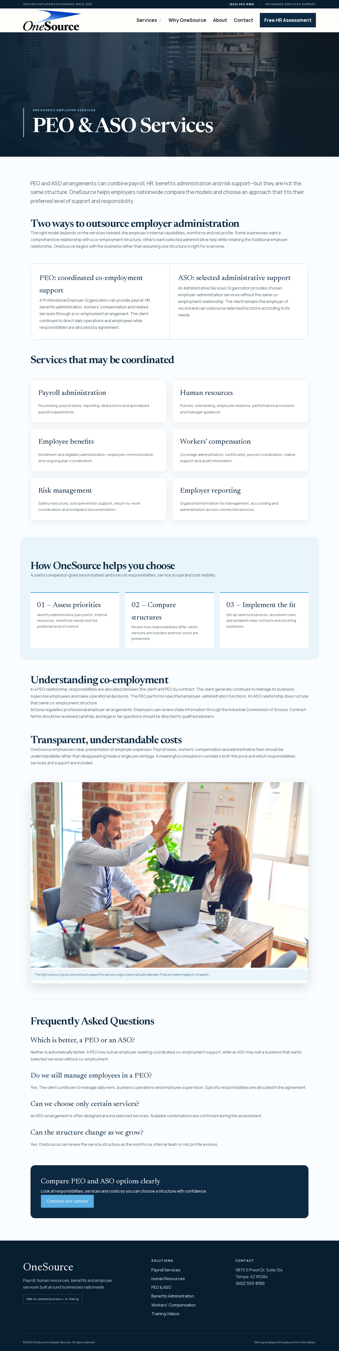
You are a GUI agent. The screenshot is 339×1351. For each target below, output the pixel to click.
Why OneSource (187, 20)
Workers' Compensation (173, 1305)
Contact (243, 20)
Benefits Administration (172, 1296)
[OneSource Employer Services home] (52, 20)
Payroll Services (165, 1270)
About (220, 20)
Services (149, 20)
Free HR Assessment (287, 20)
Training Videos (165, 1313)
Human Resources (168, 1278)
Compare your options (67, 1201)
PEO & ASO (161, 1287)
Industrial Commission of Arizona (258, 709)
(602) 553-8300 (241, 4)
